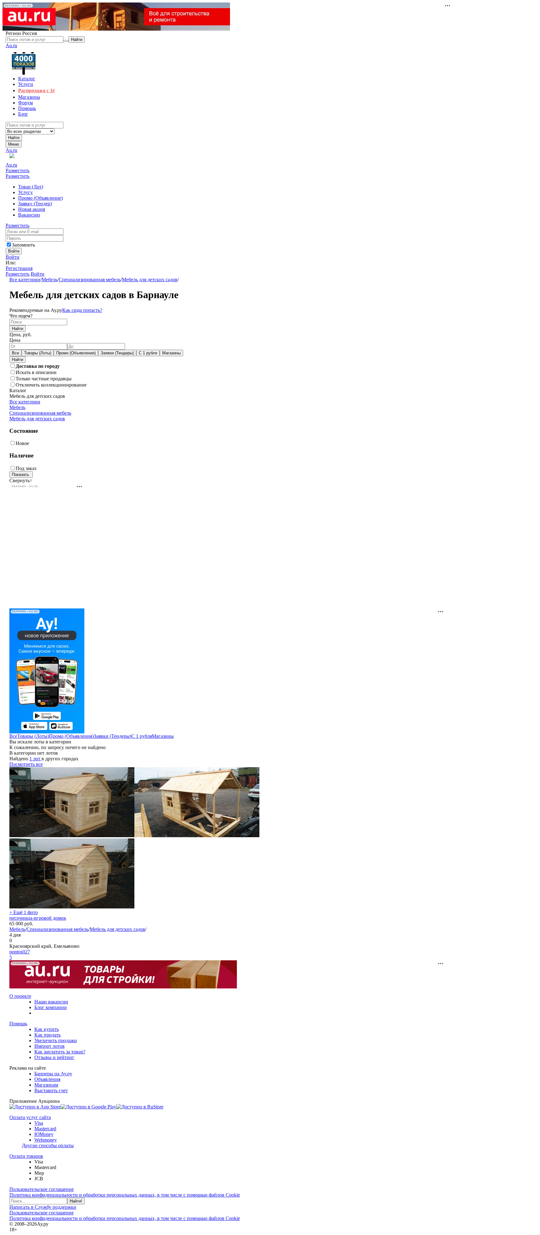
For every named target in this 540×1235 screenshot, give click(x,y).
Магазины (171, 353)
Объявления (47, 1079)
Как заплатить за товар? (59, 1051)
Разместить (17, 170)
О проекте (20, 996)
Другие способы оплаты (48, 1145)
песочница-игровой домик (37, 918)
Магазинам (46, 1085)
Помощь (18, 1023)
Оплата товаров (26, 1156)
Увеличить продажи (55, 1040)
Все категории (24, 279)
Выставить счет (51, 1090)
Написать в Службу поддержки (42, 1207)
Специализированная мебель (90, 279)
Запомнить (23, 245)
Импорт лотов (49, 1046)
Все (15, 353)
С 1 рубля (148, 353)
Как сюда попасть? (82, 310)
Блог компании (50, 1007)
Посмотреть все (26, 764)
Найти (13, 137)
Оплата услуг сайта (30, 1117)
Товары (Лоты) (37, 353)
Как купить (46, 1029)
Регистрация (19, 268)
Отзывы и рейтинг (54, 1057)
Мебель (50, 279)
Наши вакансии (51, 1001)
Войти (12, 257)
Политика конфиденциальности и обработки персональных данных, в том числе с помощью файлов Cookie (124, 1195)
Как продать (47, 1035)
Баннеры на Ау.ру (53, 1073)
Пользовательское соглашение (41, 1189)
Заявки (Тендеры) (117, 353)
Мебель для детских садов (150, 279)
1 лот (35, 758)
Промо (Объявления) (76, 353)
